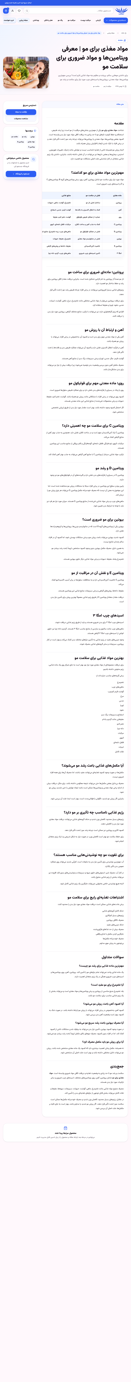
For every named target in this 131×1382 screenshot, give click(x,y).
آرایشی (98, 20)
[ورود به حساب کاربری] (12, 11)
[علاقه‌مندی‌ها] (19, 11)
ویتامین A (20, 142)
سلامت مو (15, 137)
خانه (122, 33)
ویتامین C (31, 147)
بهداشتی (36, 20)
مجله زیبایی (23, 20)
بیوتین (33, 137)
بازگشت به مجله (21, 112)
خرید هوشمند (9, 20)
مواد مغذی (31, 142)
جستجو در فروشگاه (22, 174)
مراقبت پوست (85, 20)
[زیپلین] (121, 11)
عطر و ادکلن (48, 20)
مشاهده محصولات (21, 118)
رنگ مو (60, 20)
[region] (79, 224)
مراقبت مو (71, 20)
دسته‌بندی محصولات (117, 20)
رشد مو (24, 137)
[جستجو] (27, 10)
